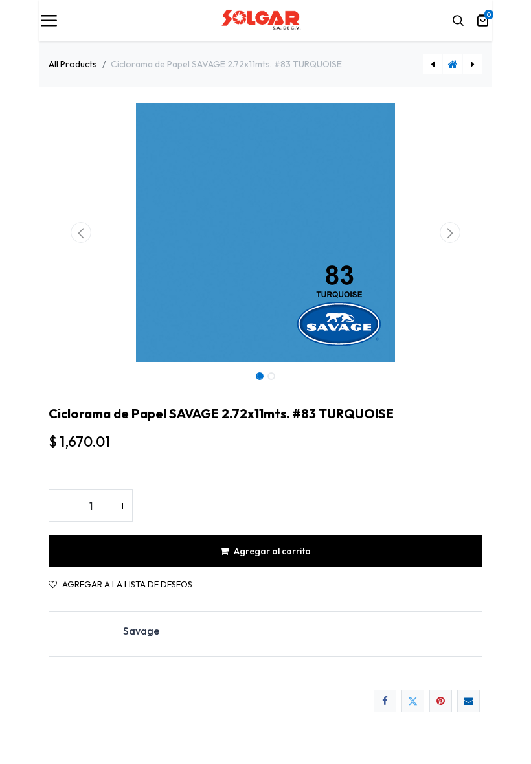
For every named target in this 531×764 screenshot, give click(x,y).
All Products (73, 64)
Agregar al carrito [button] (272, 551)
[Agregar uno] (122, 505)
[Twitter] (412, 701)
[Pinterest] (440, 701)
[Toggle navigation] (48, 20)
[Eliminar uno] (59, 505)
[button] (81, 232)
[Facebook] (385, 701)
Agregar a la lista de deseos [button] (127, 584)
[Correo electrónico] (468, 701)
